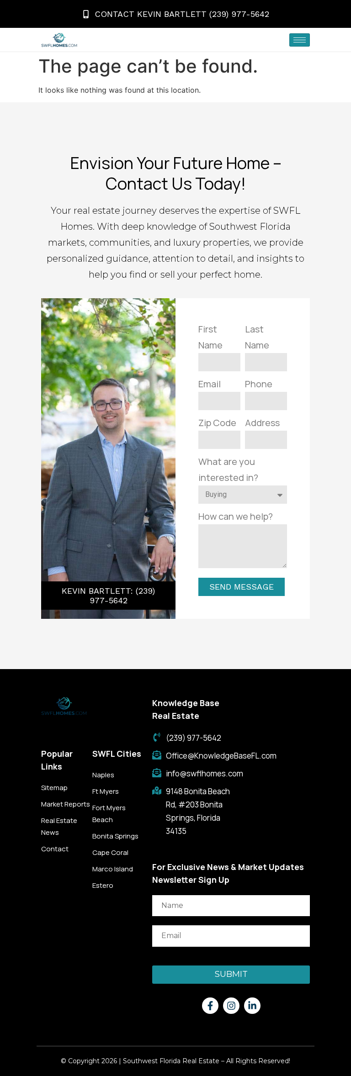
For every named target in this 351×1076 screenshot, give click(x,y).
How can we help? (235, 516)
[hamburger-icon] (299, 40)
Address (262, 423)
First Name (210, 337)
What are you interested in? (228, 469)
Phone (258, 384)
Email (209, 384)
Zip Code (217, 423)
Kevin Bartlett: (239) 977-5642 (108, 595)
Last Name (257, 337)
